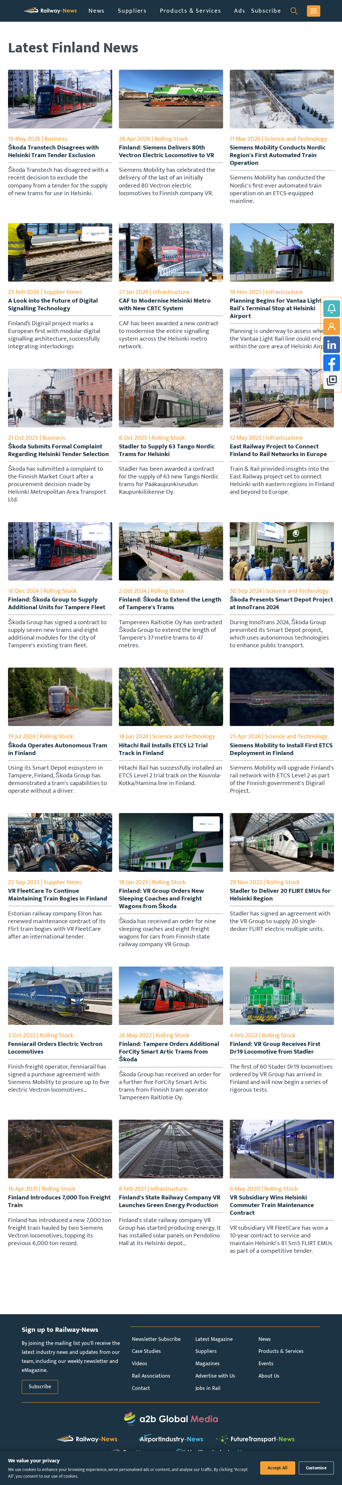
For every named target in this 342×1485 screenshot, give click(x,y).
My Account (331, 326)
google (331, 380)
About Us (269, 1376)
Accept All (278, 1468)
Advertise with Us (215, 1376)
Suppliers (132, 11)
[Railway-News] (50, 10)
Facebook (331, 362)
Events (266, 1363)
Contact (141, 1388)
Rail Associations (151, 1376)
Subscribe (266, 11)
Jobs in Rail (207, 1388)
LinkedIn (331, 344)
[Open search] (294, 11)
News (97, 11)
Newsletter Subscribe (156, 1339)
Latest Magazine (214, 1339)
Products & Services (190, 11)
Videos (139, 1363)
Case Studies (146, 1351)
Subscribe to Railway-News (331, 308)
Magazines (207, 1363)
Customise (316, 1468)
